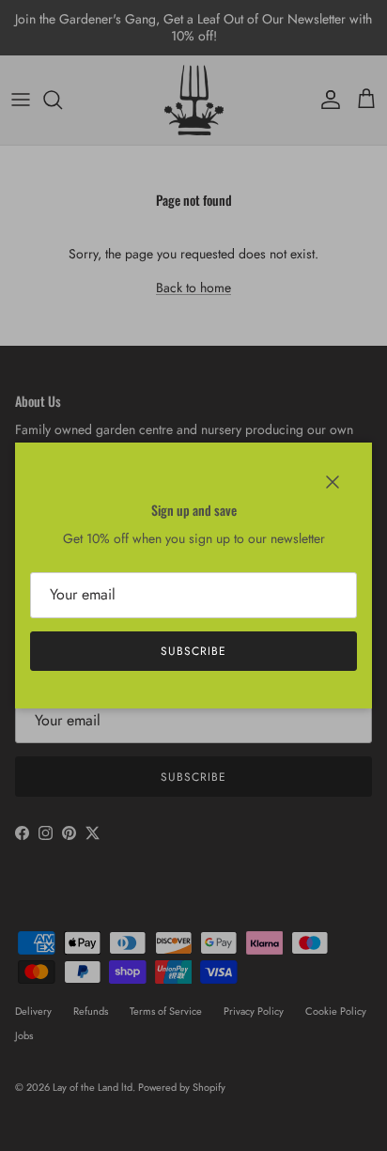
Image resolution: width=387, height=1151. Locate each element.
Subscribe (193, 651)
